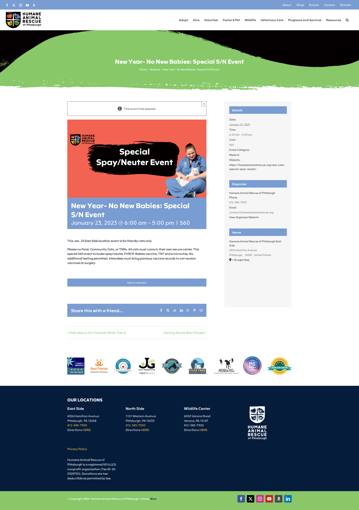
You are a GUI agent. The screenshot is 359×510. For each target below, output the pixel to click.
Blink (153, 498)
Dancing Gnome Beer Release (184, 332)
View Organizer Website (244, 217)
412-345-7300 (77, 425)
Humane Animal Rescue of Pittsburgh (252, 192)
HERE (87, 430)
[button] (347, 20)
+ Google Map (240, 259)
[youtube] (269, 499)
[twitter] (250, 499)
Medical (234, 154)
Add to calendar (137, 282)
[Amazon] (278, 499)
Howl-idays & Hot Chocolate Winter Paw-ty (97, 332)
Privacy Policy (77, 449)
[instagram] (260, 499)
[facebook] (241, 499)
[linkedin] (288, 499)
